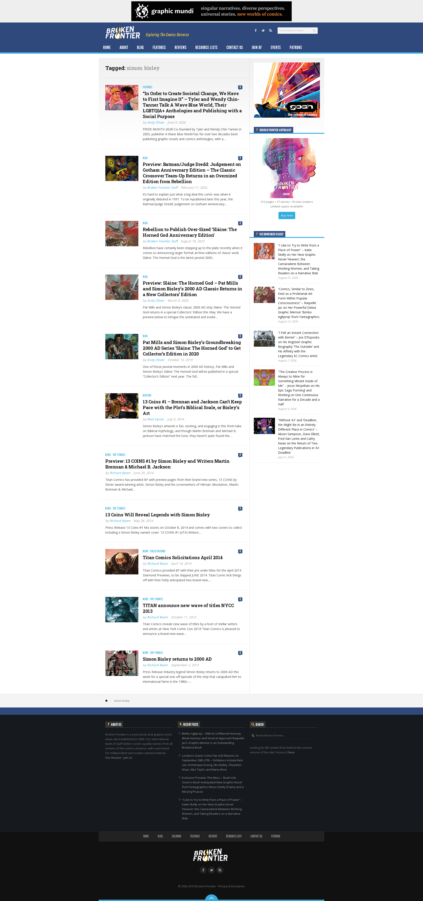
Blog (140, 47)
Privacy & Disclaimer (231, 886)
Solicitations (158, 551)
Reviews (181, 47)
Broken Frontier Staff (162, 187)
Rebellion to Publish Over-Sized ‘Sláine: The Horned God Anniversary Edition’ (190, 232)
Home (107, 47)
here (291, 752)
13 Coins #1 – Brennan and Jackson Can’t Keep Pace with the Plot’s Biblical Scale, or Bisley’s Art (192, 407)
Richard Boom (120, 473)
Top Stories (119, 455)
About (124, 47)
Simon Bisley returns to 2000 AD (177, 659)
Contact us (234, 47)
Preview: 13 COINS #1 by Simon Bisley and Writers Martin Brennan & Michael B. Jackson (167, 464)
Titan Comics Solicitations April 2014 (183, 557)
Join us (128, 758)
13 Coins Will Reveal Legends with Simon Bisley (157, 514)
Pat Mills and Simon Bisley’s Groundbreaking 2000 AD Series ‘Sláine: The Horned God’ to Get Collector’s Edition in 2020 (192, 348)
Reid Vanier (155, 419)
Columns (176, 836)
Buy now (287, 215)
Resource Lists (206, 47)
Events (276, 47)
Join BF (257, 47)
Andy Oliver (155, 122)
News (108, 455)
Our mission (113, 758)
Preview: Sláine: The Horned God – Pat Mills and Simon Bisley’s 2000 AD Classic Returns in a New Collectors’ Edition (192, 288)
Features (159, 47)
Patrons (296, 47)
